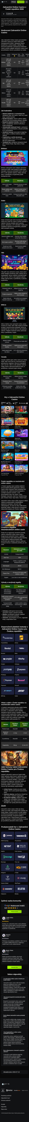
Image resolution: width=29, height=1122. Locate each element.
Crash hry (16, 403)
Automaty (23, 403)
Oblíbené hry (3, 403)
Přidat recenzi (14, 911)
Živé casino (10, 403)
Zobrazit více (14, 967)
